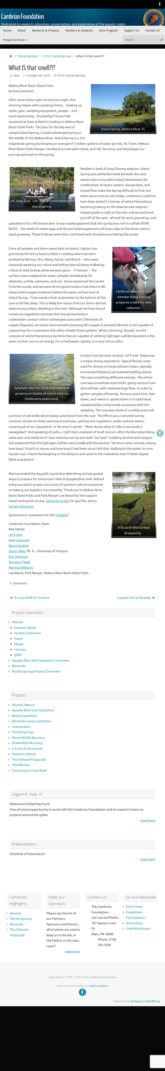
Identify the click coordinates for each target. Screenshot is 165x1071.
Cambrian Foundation (22, 17)
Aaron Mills (17, 551)
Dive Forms (134, 907)
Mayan (19, 644)
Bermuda (18, 666)
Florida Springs (27, 56)
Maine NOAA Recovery (28, 738)
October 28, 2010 (38, 75)
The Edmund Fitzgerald (29, 760)
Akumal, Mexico (23, 705)
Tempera (136, 1001)
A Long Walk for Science (31, 598)
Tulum (18, 639)
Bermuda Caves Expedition (31, 721)
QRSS (18, 655)
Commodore (21, 727)
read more (147, 821)
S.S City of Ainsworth (27, 749)
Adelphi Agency (98, 986)
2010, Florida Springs (57, 56)
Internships (134, 923)
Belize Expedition (24, 716)
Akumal (17, 622)
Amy (16, 75)
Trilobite (61, 515)
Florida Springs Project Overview (36, 672)
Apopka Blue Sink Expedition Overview (40, 661)
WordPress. (153, 1001)
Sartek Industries (21, 507)
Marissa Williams (21, 568)
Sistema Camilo (25, 628)
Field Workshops (138, 929)
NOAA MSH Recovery (27, 743)
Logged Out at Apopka (134, 598)
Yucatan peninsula (27, 633)
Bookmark (20, 583)
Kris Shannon (18, 557)
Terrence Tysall (19, 562)
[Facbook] (160, 4)
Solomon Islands (24, 754)
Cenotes (20, 650)
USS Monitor (21, 765)
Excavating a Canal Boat (29, 771)
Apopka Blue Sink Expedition (33, 710)
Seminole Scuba (57, 501)
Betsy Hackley (19, 546)
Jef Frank (15, 535)
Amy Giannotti (19, 540)
